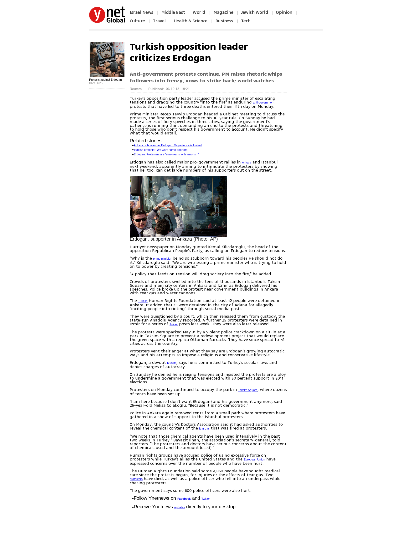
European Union (254, 459)
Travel (159, 21)
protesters (136, 479)
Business (224, 21)
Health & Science (190, 21)
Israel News (141, 12)
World (199, 12)
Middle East (173, 12)
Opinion (284, 12)
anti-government (263, 102)
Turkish (143, 301)
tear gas (204, 428)
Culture (137, 21)
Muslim (171, 363)
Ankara (246, 162)
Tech (246, 21)
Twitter (174, 324)
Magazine (223, 12)
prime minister (162, 258)
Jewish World (254, 12)
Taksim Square (248, 390)
